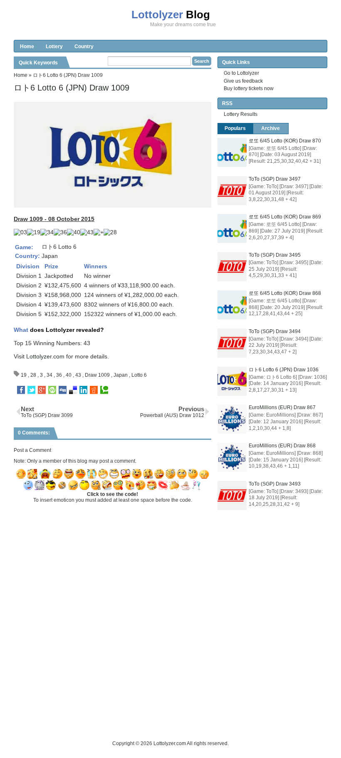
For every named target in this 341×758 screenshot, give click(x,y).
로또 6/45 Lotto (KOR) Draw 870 (285, 141)
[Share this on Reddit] (94, 390)
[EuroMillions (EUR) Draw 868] (232, 457)
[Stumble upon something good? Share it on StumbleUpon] (52, 390)
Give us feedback (243, 81)
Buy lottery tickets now (249, 88)
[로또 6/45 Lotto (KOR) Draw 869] (232, 228)
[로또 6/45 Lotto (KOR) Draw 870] (232, 152)
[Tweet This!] (31, 390)
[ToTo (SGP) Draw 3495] (232, 266)
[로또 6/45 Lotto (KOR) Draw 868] (232, 304)
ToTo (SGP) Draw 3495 (275, 255)
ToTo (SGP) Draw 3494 (275, 331)
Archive (270, 128)
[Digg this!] (63, 390)
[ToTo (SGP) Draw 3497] (232, 190)
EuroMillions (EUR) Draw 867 (282, 407)
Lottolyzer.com (45, 356)
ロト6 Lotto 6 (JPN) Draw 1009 (71, 87)
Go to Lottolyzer (241, 73)
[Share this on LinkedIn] (83, 390)
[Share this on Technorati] (104, 390)
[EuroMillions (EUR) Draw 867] (232, 419)
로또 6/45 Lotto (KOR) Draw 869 (285, 217)
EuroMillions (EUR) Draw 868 (282, 446)
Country (84, 46)
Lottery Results (240, 114)
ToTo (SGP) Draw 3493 (275, 484)
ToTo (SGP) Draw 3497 (275, 179)
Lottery (54, 46)
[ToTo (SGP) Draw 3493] (232, 495)
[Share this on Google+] (42, 390)
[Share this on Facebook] (21, 390)
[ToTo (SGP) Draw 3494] (232, 343)
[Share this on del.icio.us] (73, 390)
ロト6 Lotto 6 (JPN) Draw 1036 (284, 370)
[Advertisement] (165, 720)
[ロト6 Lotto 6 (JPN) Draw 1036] (232, 381)
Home (27, 46)
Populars (235, 128)
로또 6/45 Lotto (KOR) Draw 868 (285, 293)
